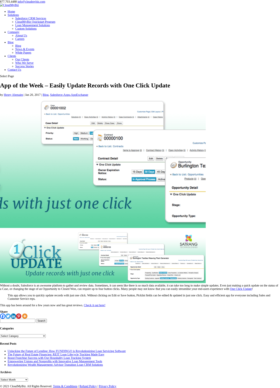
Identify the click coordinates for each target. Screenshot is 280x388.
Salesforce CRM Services (30, 18)
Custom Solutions (26, 28)
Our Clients (22, 59)
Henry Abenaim (13, 94)
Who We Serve (24, 62)
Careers (19, 38)
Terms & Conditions (65, 386)
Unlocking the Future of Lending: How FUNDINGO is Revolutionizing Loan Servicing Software (67, 351)
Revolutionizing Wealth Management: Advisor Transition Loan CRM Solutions (55, 364)
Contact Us (14, 69)
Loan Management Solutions (32, 25)
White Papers (23, 52)
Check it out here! (94, 305)
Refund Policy (88, 386)
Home (11, 11)
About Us (21, 35)
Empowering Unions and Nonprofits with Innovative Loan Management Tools (55, 361)
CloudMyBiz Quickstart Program (35, 21)
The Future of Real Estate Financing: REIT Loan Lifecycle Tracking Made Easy (56, 354)
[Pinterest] (18, 316)
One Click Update (241, 288)
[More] (24, 316)
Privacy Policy (107, 386)
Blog (11, 42)
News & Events (24, 49)
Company (13, 32)
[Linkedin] (13, 316)
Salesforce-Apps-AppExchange (69, 94)
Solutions (13, 15)
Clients (12, 56)
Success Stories (24, 66)
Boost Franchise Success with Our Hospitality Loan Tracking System (49, 357)
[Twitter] (8, 316)
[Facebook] (2, 316)
